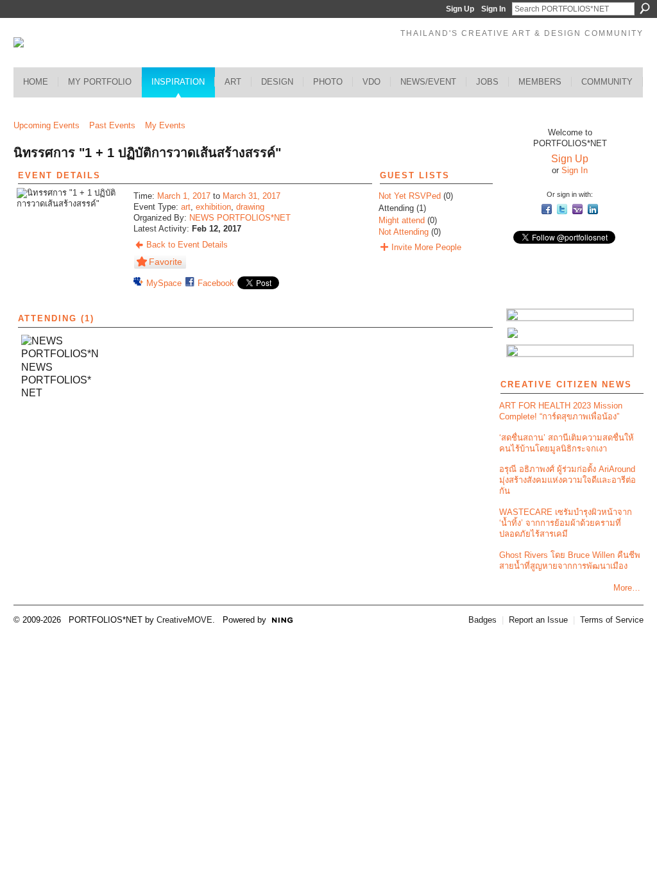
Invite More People (426, 247)
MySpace (164, 283)
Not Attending (404, 232)
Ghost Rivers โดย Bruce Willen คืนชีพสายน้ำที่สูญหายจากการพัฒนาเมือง (569, 560)
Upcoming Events (46, 125)
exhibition (213, 207)
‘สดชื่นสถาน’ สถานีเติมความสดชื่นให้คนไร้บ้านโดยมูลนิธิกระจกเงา (566, 443)
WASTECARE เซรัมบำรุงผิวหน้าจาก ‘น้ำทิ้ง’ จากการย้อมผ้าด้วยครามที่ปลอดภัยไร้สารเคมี (565, 523)
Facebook (216, 283)
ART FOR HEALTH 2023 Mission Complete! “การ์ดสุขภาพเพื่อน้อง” (560, 411)
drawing (250, 207)
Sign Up (460, 8)
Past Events (112, 125)
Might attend (402, 220)
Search (645, 8)
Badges (482, 620)
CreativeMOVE (184, 620)
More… (626, 588)
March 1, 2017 (183, 196)
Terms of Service (612, 620)
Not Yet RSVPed (410, 196)
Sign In (493, 8)
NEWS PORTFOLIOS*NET (240, 218)
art (186, 207)
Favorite (165, 262)
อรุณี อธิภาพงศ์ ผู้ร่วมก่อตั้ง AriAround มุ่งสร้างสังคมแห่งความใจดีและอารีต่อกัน (567, 480)
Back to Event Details (187, 244)
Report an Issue (538, 620)
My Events (165, 125)
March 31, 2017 (251, 196)
